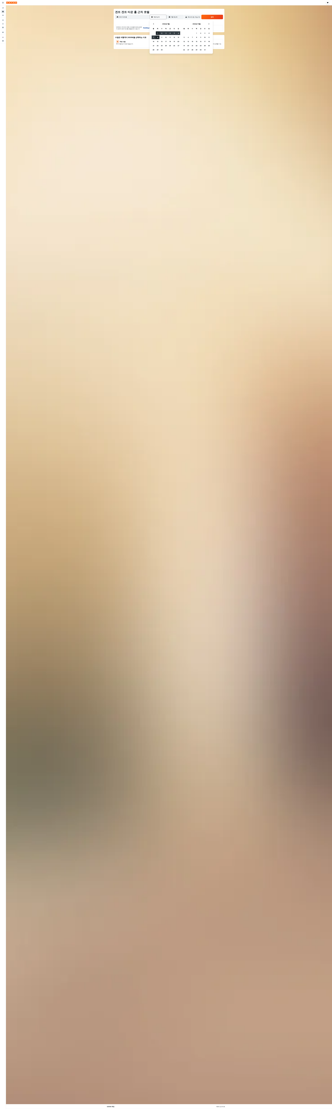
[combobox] (133, 17)
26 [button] (174, 45)
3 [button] (204, 33)
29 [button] (157, 50)
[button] (3, 3)
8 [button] (157, 37)
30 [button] (162, 50)
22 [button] (157, 45)
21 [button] (153, 45)
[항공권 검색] (3, 8)
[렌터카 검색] (3, 15)
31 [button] (205, 50)
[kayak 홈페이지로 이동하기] (11, 3)
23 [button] (162, 45)
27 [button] (178, 45)
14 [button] (153, 41)
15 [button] (157, 41)
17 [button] (166, 41)
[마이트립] (3, 32)
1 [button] (157, 33)
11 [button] (170, 37)
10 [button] (166, 37)
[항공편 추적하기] (3, 24)
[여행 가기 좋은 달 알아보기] (3, 27)
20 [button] (178, 41)
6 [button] (178, 33)
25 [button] (170, 45)
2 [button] (161, 33)
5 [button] (174, 33)
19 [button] (174, 41)
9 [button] (161, 37)
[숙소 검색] (3, 11)
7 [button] (153, 37)
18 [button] (170, 41)
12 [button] (174, 37)
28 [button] (153, 50)
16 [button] (161, 41)
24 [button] (166, 45)
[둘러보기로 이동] (3, 20)
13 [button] (178, 37)
